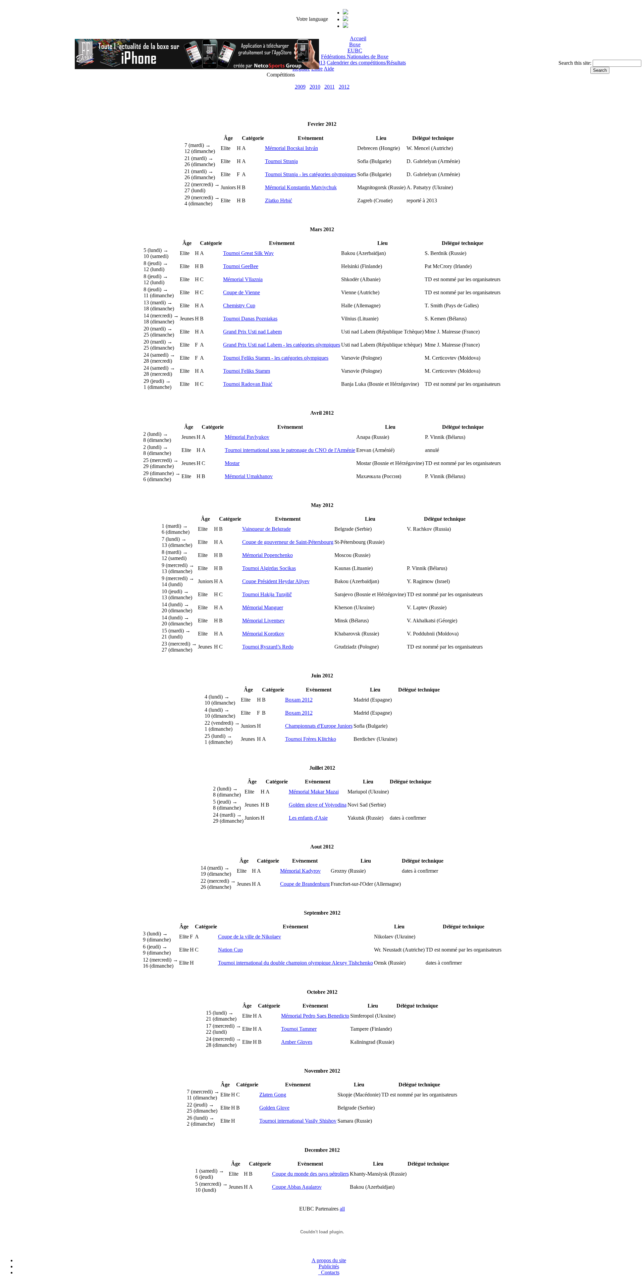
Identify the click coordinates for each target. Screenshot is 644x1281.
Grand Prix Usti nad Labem (252, 332)
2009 (300, 87)
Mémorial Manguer (262, 607)
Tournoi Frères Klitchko (310, 739)
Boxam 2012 (299, 700)
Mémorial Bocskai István (291, 148)
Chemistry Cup (239, 305)
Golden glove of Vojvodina (317, 805)
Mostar (232, 463)
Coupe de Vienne (241, 292)
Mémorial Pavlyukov (247, 437)
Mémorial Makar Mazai (314, 792)
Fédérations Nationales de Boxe (354, 56)
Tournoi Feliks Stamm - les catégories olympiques (275, 358)
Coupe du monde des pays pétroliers (310, 1174)
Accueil (358, 38)
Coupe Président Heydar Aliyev (276, 581)
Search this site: (575, 63)
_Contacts (328, 1272)
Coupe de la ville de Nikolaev (249, 936)
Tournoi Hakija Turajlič (267, 594)
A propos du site (329, 1260)
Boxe (355, 44)
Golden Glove (274, 1108)
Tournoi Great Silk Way (248, 253)
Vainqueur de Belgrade (266, 529)
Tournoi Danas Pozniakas (250, 318)
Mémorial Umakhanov (249, 476)
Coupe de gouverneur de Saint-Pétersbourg (287, 542)
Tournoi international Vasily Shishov (297, 1121)
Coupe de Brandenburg (305, 884)
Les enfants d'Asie (308, 818)
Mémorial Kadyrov (300, 871)
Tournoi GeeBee (240, 266)
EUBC (354, 50)
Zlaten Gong (272, 1094)
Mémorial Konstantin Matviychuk (301, 187)
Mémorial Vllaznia (243, 279)
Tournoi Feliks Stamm (246, 371)
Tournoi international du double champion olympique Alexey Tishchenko (295, 963)
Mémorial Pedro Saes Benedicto (315, 1016)
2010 (315, 87)
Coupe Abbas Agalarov (297, 1187)
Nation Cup (230, 950)
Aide (329, 68)
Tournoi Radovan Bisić (247, 384)
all (342, 1209)
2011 (329, 87)
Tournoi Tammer (299, 1029)
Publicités (329, 1266)
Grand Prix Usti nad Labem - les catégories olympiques (281, 345)
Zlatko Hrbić (278, 200)
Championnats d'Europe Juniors (319, 726)
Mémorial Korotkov (263, 633)
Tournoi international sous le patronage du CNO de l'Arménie (290, 450)
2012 (344, 87)
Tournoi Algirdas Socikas (269, 568)
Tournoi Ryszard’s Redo (267, 647)
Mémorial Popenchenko (267, 555)
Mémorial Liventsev (263, 620)
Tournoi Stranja (281, 161)
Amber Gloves (296, 1042)
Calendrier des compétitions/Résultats (366, 62)
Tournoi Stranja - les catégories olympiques (310, 174)
